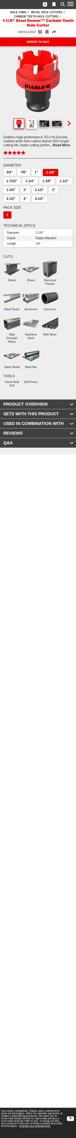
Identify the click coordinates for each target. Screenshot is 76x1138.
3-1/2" (11, 198)
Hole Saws (18, 12)
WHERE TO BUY (38, 42)
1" (36, 172)
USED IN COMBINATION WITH (33, 423)
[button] (45, 4)
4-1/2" (39, 198)
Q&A (8, 442)
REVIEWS (13, 433)
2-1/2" (39, 190)
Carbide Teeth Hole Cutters (36, 16)
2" (25, 190)
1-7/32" (12, 181)
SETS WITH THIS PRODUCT (31, 413)
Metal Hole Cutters (46, 12)
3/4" (9, 172)
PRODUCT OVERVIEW (25, 404)
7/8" (23, 172)
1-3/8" (47, 181)
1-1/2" (64, 181)
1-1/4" (30, 181)
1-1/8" (50, 172)
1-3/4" (11, 190)
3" (54, 190)
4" (25, 198)
